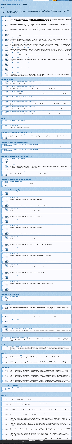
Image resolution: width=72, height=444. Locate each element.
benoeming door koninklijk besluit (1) (11, 12)
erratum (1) (47, 11)
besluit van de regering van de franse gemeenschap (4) (44, 9)
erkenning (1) (36, 11)
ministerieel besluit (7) (18, 9)
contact (67, 0)
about (61, 0)
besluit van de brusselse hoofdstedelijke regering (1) (39, 10)
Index (5, 4)
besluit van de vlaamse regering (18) (61, 10)
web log (63, 0)
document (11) (54, 11)
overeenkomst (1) (23, 11)
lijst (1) (42, 11)
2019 (26, 4)
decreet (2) (27, 9)
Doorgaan (33, 442)
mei (23, 4)
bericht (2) (30, 11)
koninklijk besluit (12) (7, 9)
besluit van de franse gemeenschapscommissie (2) (14, 10)
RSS (58, 0)
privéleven (55, 0)
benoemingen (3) (62, 11)
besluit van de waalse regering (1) (10, 11)
